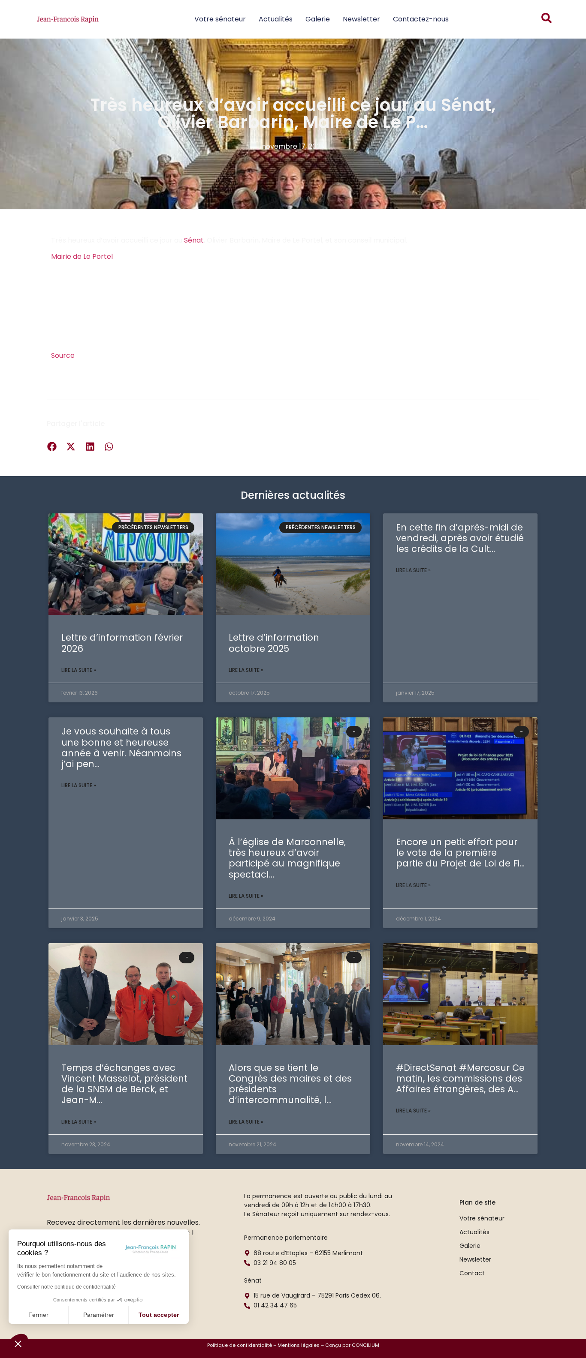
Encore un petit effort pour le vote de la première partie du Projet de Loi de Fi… (460, 852)
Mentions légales (299, 1345)
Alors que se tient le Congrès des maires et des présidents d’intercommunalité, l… (290, 1083)
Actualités (276, 19)
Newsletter (361, 19)
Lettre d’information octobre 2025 (274, 642)
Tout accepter (159, 1314)
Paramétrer (98, 1314)
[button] (18, 1343)
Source (63, 355)
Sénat (194, 240)
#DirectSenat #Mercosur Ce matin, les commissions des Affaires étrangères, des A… (460, 1078)
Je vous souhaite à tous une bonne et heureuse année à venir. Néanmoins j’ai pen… (121, 747)
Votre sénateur (220, 19)
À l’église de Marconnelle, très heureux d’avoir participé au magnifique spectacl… (287, 858)
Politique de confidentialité (239, 1345)
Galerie (317, 19)
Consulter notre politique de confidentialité (66, 1287)
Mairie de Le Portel (82, 256)
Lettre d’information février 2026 (122, 642)
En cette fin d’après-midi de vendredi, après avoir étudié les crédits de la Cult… (460, 538)
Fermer (38, 1314)
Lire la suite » (78, 670)
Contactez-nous (421, 19)
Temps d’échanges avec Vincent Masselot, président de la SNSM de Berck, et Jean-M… (124, 1083)
